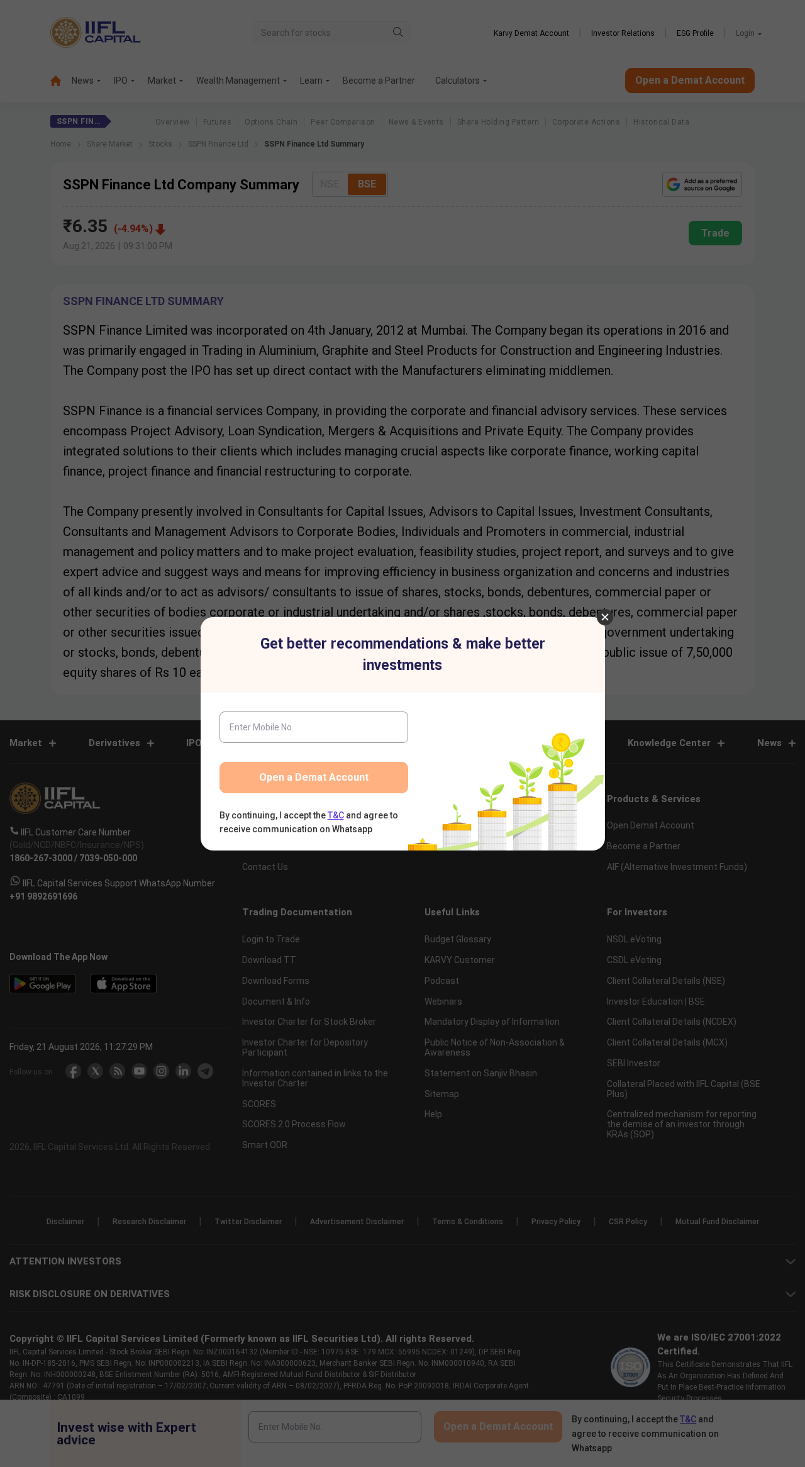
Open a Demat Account (314, 777)
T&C (336, 815)
